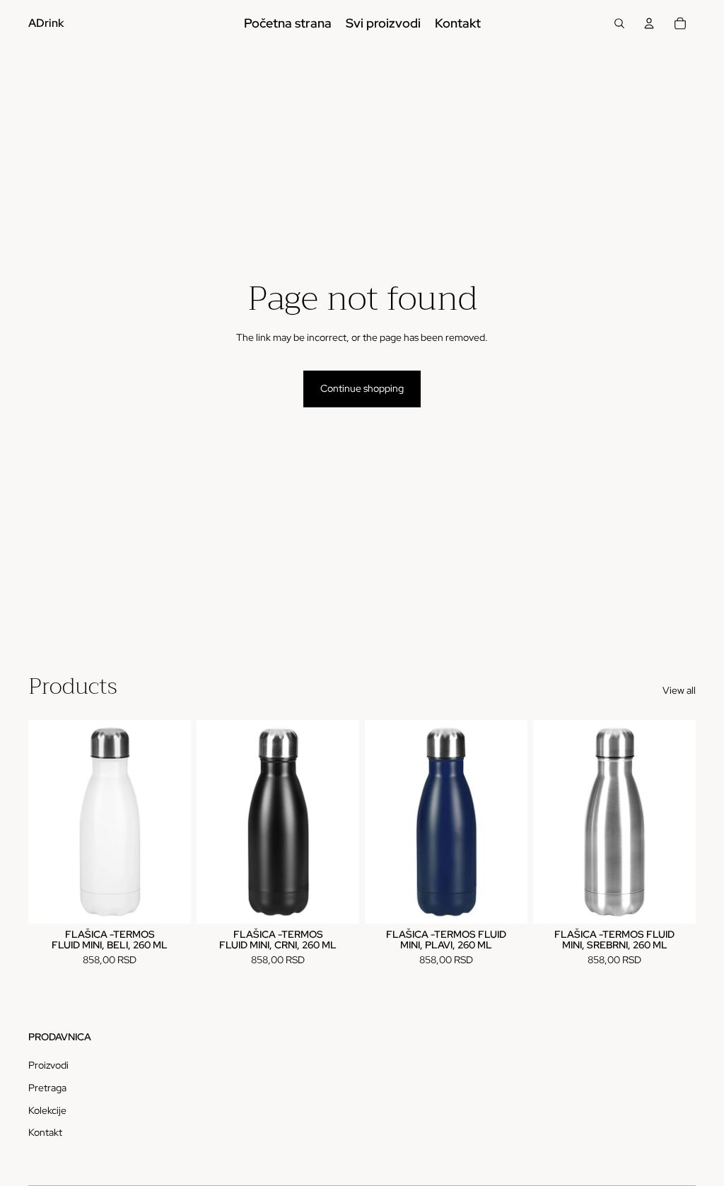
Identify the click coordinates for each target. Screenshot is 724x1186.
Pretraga (47, 1087)
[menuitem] (288, 23)
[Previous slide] (39, 821)
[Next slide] (180, 821)
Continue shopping (362, 388)
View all (679, 690)
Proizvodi (48, 1065)
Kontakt (45, 1132)
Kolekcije (47, 1110)
